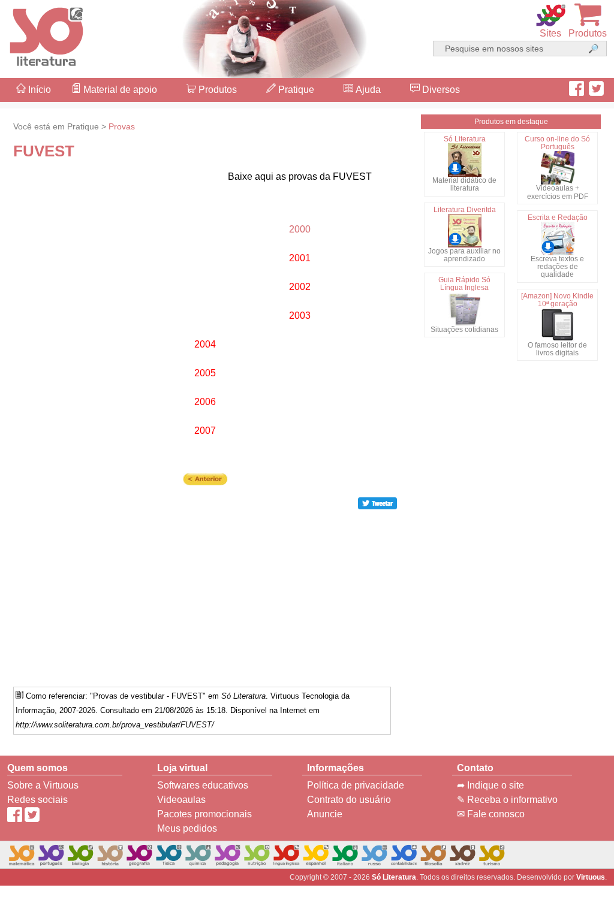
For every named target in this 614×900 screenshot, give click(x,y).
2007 (205, 430)
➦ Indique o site (490, 785)
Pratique (295, 89)
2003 (300, 315)
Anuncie (324, 814)
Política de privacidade (355, 785)
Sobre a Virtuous (43, 785)
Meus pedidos (187, 828)
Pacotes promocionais (204, 814)
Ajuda (367, 89)
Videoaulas (181, 800)
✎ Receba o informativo (507, 800)
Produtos (216, 89)
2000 (300, 229)
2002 (300, 287)
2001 (300, 258)
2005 (205, 373)
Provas (122, 126)
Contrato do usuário (349, 800)
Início (38, 89)
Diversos (440, 89)
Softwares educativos (202, 785)
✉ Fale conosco (491, 814)
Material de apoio (119, 89)
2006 (205, 402)
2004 (205, 344)
